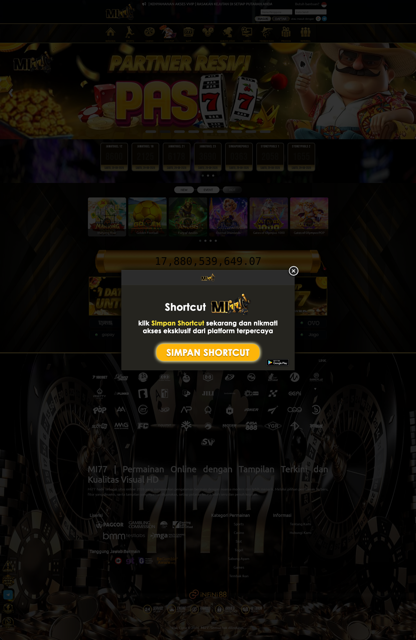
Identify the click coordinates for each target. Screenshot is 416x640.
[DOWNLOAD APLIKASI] (208, 327)
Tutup (293, 271)
